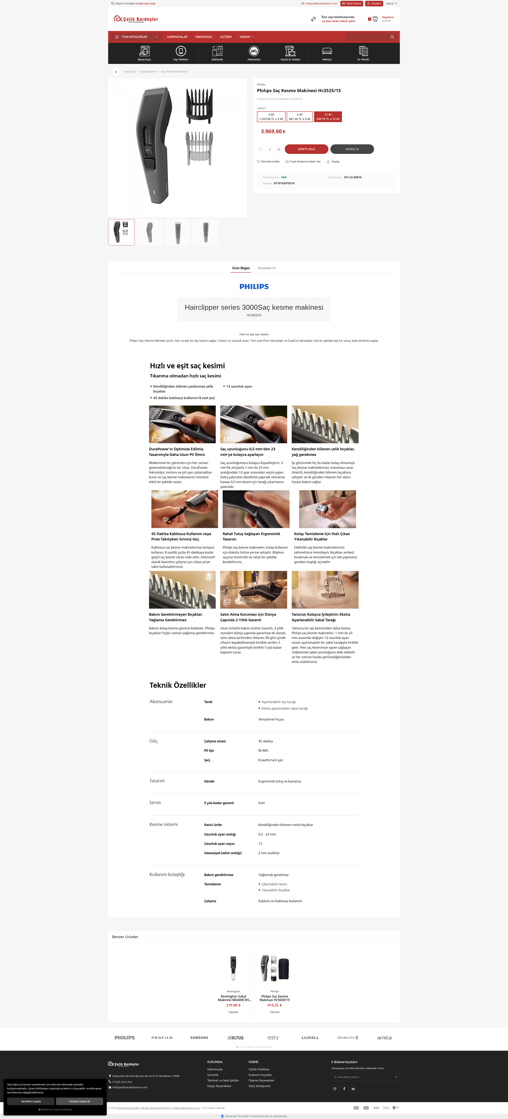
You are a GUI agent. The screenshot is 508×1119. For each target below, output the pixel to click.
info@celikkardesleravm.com (321, 3)
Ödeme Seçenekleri (261, 1080)
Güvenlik (213, 1075)
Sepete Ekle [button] (306, 149)
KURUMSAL (215, 1062)
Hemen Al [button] (352, 149)
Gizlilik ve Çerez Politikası (56, 1109)
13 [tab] (270, 1047)
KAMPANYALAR (177, 37)
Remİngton (233, 991)
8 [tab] (257, 1047)
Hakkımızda (215, 1069)
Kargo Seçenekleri (219, 1086)
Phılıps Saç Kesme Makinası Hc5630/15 (275, 998)
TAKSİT (261, 108)
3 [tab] (243, 1047)
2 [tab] (240, 1047)
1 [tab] (237, 1047)
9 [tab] (259, 1047)
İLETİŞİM (226, 37)
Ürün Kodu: (335, 177)
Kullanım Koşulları (260, 1075)
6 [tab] (251, 1047)
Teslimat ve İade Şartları (223, 1080)
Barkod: (267, 183)
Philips (274, 991)
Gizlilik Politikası (259, 1069)
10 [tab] (262, 1047)
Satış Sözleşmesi (259, 1086)
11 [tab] (265, 1047)
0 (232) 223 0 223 (122, 1081)
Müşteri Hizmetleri (135, 3)
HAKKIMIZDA (203, 37)
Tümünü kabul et (79, 1101)
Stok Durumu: (271, 177)
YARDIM (245, 37)
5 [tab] (248, 1047)
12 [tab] (268, 1047)
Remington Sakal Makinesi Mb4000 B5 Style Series (233, 998)
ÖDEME (253, 1062)
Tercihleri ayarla (31, 1101)
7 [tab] (254, 1047)
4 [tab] (245, 1047)
